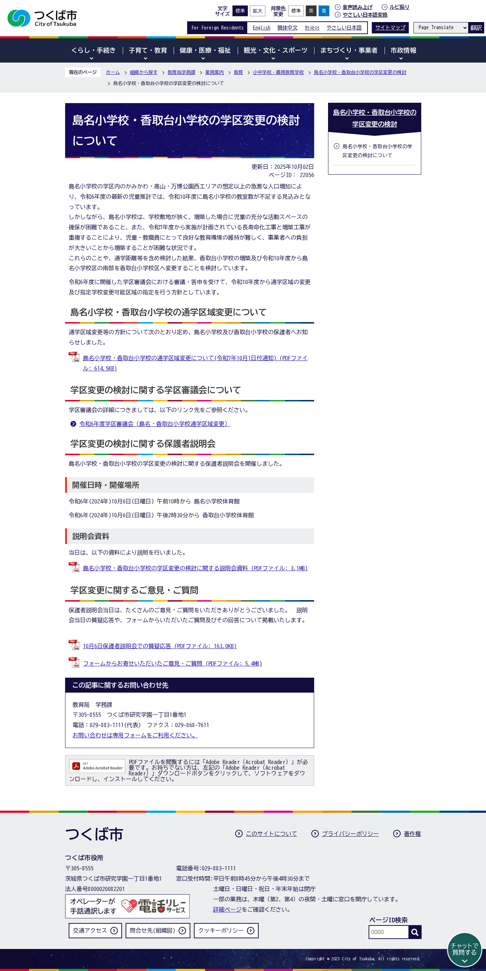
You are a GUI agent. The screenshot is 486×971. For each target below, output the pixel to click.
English (261, 27)
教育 (238, 72)
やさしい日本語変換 (365, 14)
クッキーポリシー (221, 930)
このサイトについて (271, 834)
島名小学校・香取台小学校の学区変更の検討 (360, 72)
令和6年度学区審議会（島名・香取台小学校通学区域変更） (154, 424)
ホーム (113, 72)
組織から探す (144, 72)
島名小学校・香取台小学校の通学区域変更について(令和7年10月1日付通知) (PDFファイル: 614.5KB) (195, 363)
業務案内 (214, 72)
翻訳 (476, 28)
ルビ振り (400, 7)
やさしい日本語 (344, 27)
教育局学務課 (181, 72)
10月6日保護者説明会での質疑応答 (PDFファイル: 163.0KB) (160, 646)
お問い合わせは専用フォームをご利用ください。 (135, 735)
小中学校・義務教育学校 (278, 72)
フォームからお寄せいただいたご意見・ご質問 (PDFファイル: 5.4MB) (172, 663)
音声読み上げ (358, 7)
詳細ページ (227, 909)
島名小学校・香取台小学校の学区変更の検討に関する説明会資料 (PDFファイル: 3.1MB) (195, 568)
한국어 (312, 27)
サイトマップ (390, 27)
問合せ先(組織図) (152, 930)
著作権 (412, 834)
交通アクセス (90, 930)
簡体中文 (287, 27)
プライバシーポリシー (350, 834)
